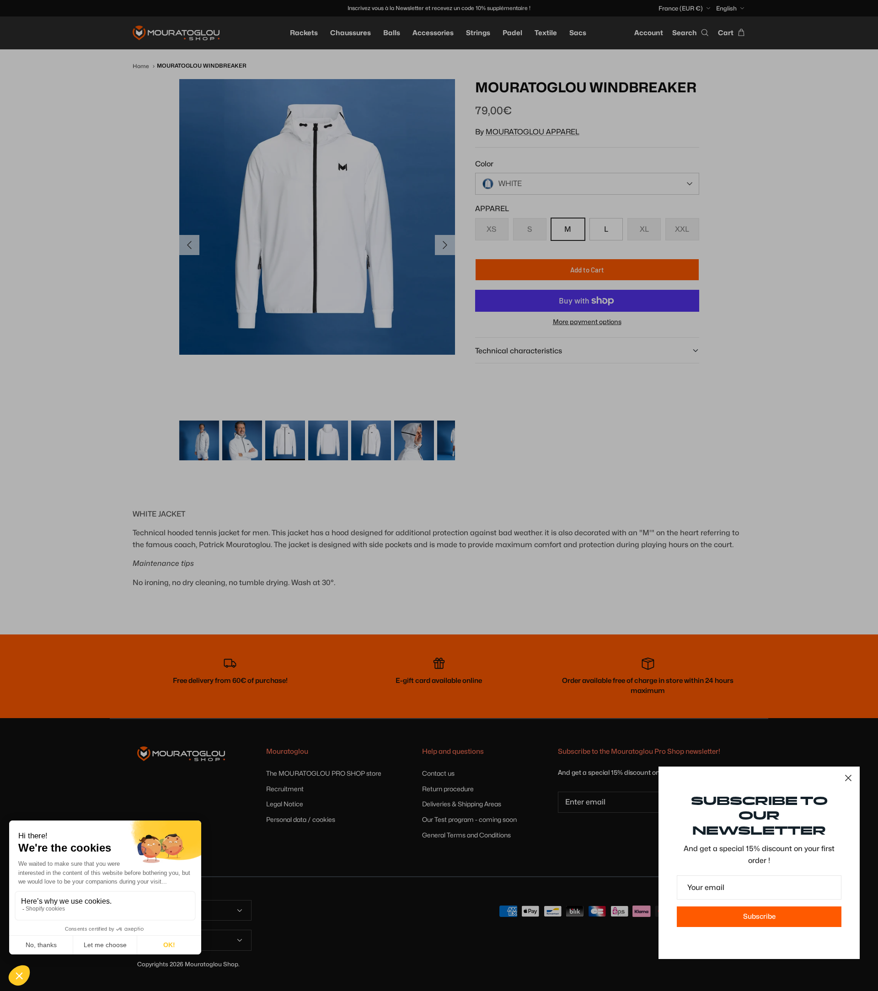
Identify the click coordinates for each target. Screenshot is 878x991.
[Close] (848, 778)
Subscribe (759, 916)
